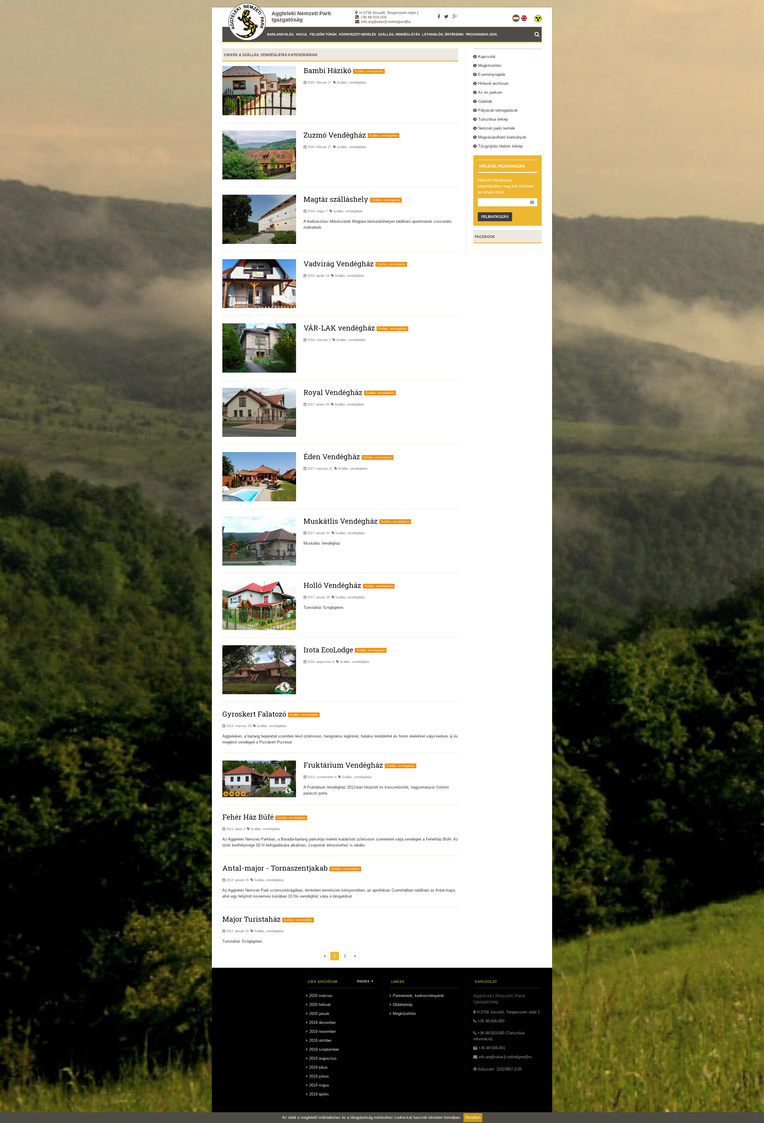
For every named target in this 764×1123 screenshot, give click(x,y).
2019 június (319, 1076)
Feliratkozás (495, 217)
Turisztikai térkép (493, 119)
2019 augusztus (323, 1058)
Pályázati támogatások (498, 110)
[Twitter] (446, 16)
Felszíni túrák (323, 34)
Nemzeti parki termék (496, 128)
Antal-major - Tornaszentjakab (275, 868)
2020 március (320, 995)
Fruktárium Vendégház (343, 765)
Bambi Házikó (327, 70)
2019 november (322, 1031)
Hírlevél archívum (493, 83)
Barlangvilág (280, 34)
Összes (363, 981)
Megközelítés (489, 65)
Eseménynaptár (491, 74)
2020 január (319, 1013)
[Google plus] (454, 16)
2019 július (318, 1067)
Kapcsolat (486, 56)
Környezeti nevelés (357, 34)
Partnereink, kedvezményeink (418, 995)
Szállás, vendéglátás (399, 34)
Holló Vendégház (332, 585)
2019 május (319, 1085)
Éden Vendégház (332, 456)
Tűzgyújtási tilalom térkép (500, 146)
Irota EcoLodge (328, 650)
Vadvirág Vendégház (339, 263)
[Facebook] (439, 16)
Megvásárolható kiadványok (502, 137)
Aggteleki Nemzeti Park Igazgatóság (301, 16)
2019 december (322, 1022)
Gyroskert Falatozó (254, 714)
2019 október (320, 1040)
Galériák (485, 101)
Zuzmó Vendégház (335, 135)
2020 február (320, 1004)
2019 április (319, 1094)
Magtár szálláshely (336, 199)
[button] (538, 17)
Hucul (302, 34)
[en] (524, 17)
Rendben (472, 1117)
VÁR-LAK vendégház (339, 328)
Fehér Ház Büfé (248, 817)
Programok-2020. (481, 34)
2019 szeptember (324, 1049)
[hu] (516, 17)
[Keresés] (538, 34)
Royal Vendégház (333, 392)
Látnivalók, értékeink (443, 34)
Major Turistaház (251, 919)
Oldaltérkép (402, 1004)
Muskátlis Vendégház (341, 521)
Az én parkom (490, 92)
